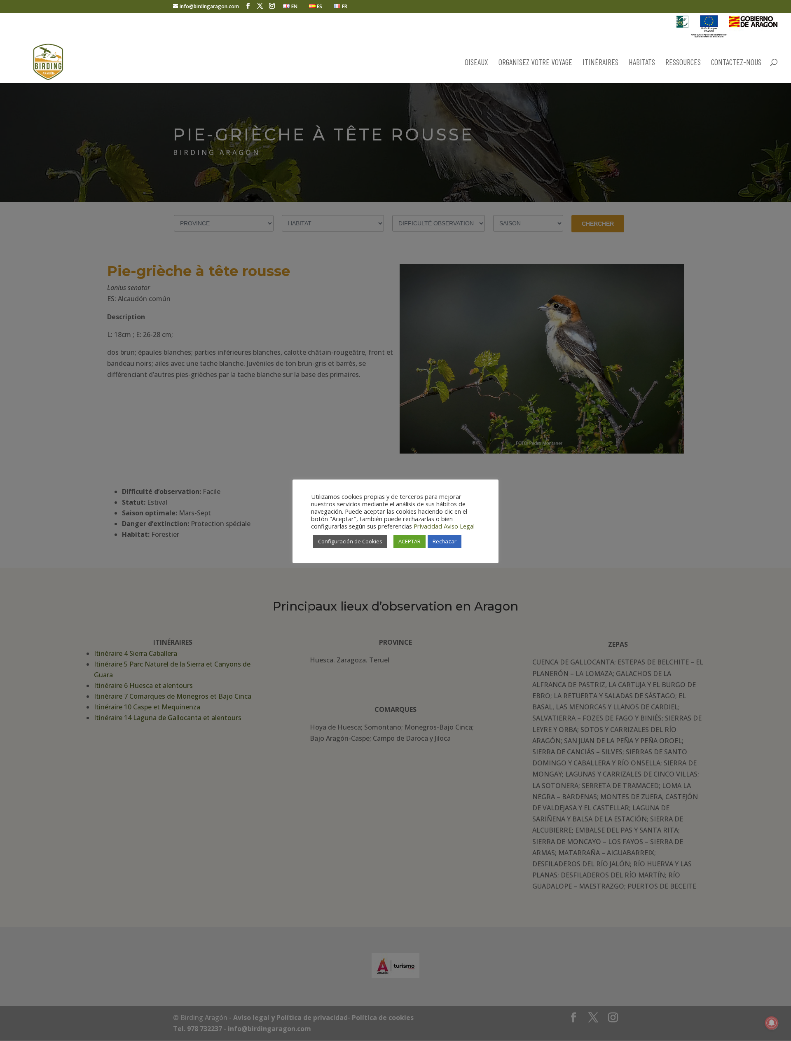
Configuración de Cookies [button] (350, 541)
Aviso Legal (459, 526)
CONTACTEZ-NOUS (736, 63)
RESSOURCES (683, 63)
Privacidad (428, 526)
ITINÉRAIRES (600, 63)
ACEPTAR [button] (409, 541)
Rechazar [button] (444, 541)
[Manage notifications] (771, 1022)
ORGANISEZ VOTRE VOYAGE (535, 63)
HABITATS (642, 63)
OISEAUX (476, 63)
